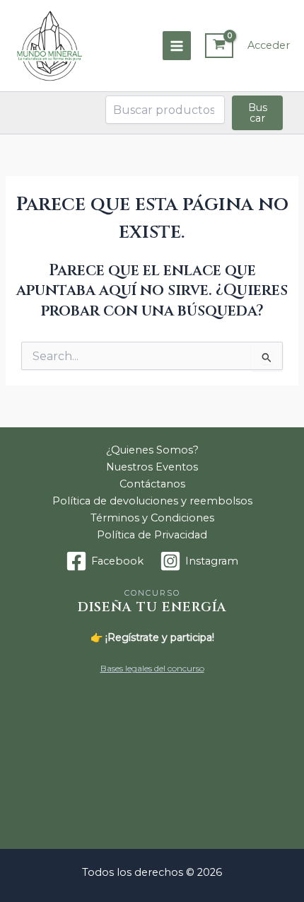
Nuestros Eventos (152, 467)
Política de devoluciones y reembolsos (152, 501)
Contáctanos (152, 484)
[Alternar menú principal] (177, 45)
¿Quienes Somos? (152, 450)
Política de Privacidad (152, 534)
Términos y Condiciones (152, 517)
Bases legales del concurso (152, 668)
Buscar (257, 113)
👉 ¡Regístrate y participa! (152, 637)
